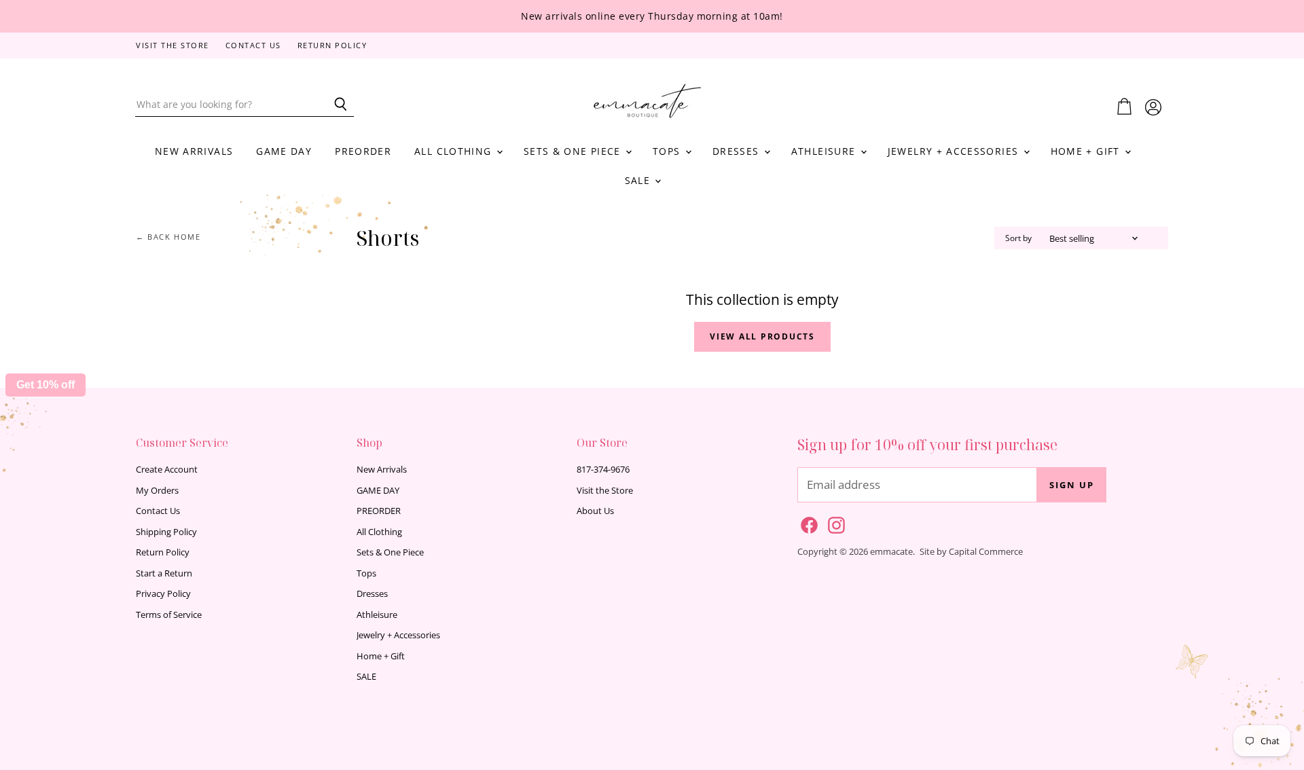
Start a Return (164, 573)
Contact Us (253, 45)
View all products (762, 336)
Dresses (737, 151)
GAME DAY (284, 151)
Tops (668, 151)
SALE (639, 180)
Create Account (167, 469)
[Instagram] (834, 523)
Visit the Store (172, 45)
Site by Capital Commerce (971, 551)
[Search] (336, 104)
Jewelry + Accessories (955, 151)
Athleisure (825, 151)
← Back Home (168, 237)
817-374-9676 (603, 469)
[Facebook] (807, 523)
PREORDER (363, 151)
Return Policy (332, 45)
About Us (595, 511)
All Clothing (454, 151)
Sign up (1071, 485)
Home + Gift (1087, 151)
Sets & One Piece (574, 151)
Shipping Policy (166, 532)
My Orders (157, 490)
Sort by (1018, 238)
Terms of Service (169, 614)
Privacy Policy (163, 593)
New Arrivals (194, 151)
